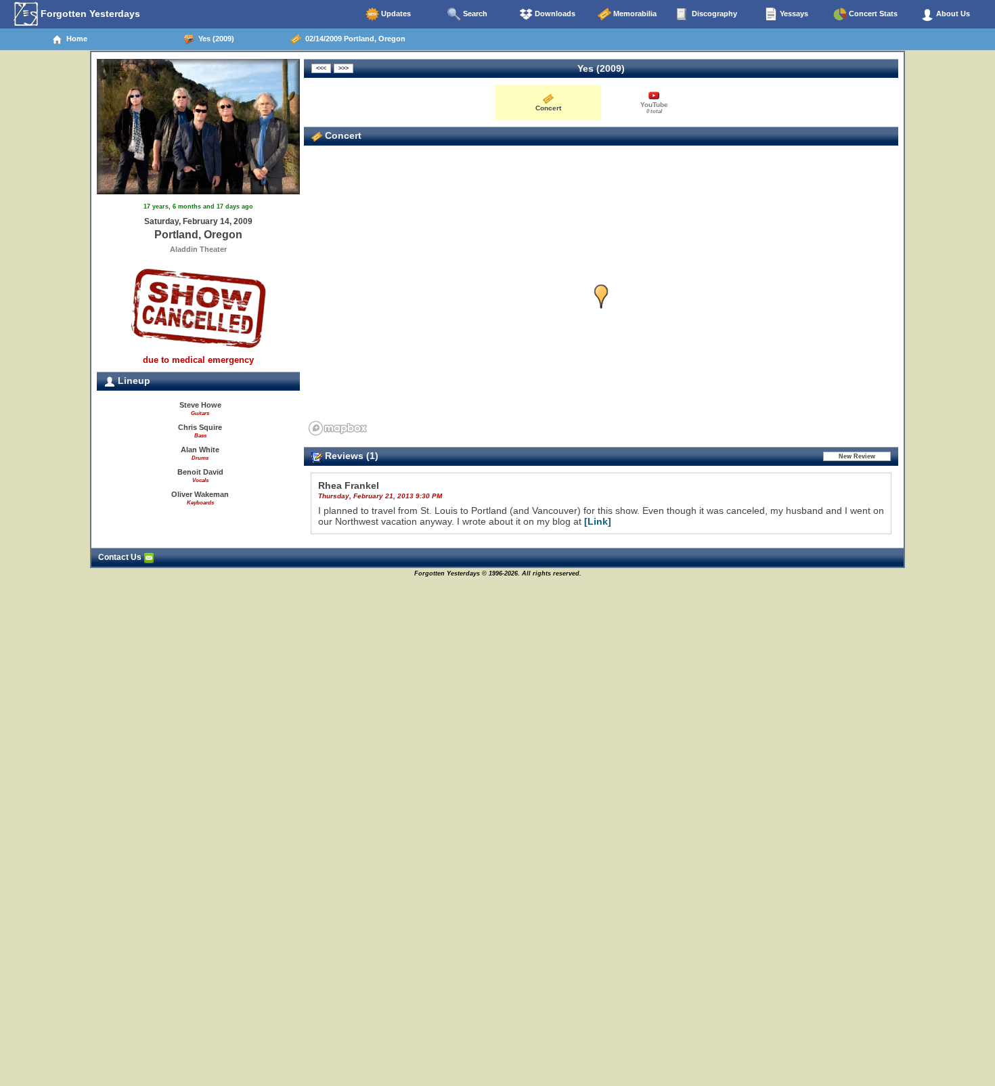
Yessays (793, 13)
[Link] (597, 521)
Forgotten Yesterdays (89, 13)
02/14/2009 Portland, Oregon (353, 39)
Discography (713, 13)
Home (74, 39)
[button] (601, 297)
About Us (952, 13)
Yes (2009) (214, 39)
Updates (395, 13)
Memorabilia (634, 13)
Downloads (554, 13)
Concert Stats (872, 13)
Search (474, 13)
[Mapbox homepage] (338, 428)
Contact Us (120, 557)
